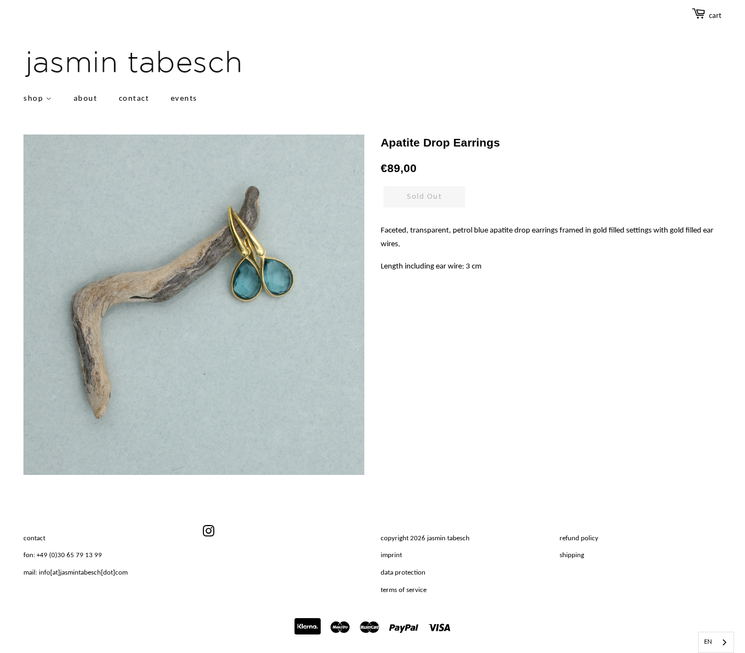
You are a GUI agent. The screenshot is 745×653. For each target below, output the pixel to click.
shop (34, 99)
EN (708, 641)
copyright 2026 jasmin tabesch (425, 538)
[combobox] (716, 642)
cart (715, 16)
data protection (403, 572)
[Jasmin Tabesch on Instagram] (208, 534)
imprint (391, 555)
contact (134, 99)
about (86, 99)
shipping (572, 555)
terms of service (403, 590)
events (184, 99)
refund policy (579, 538)
